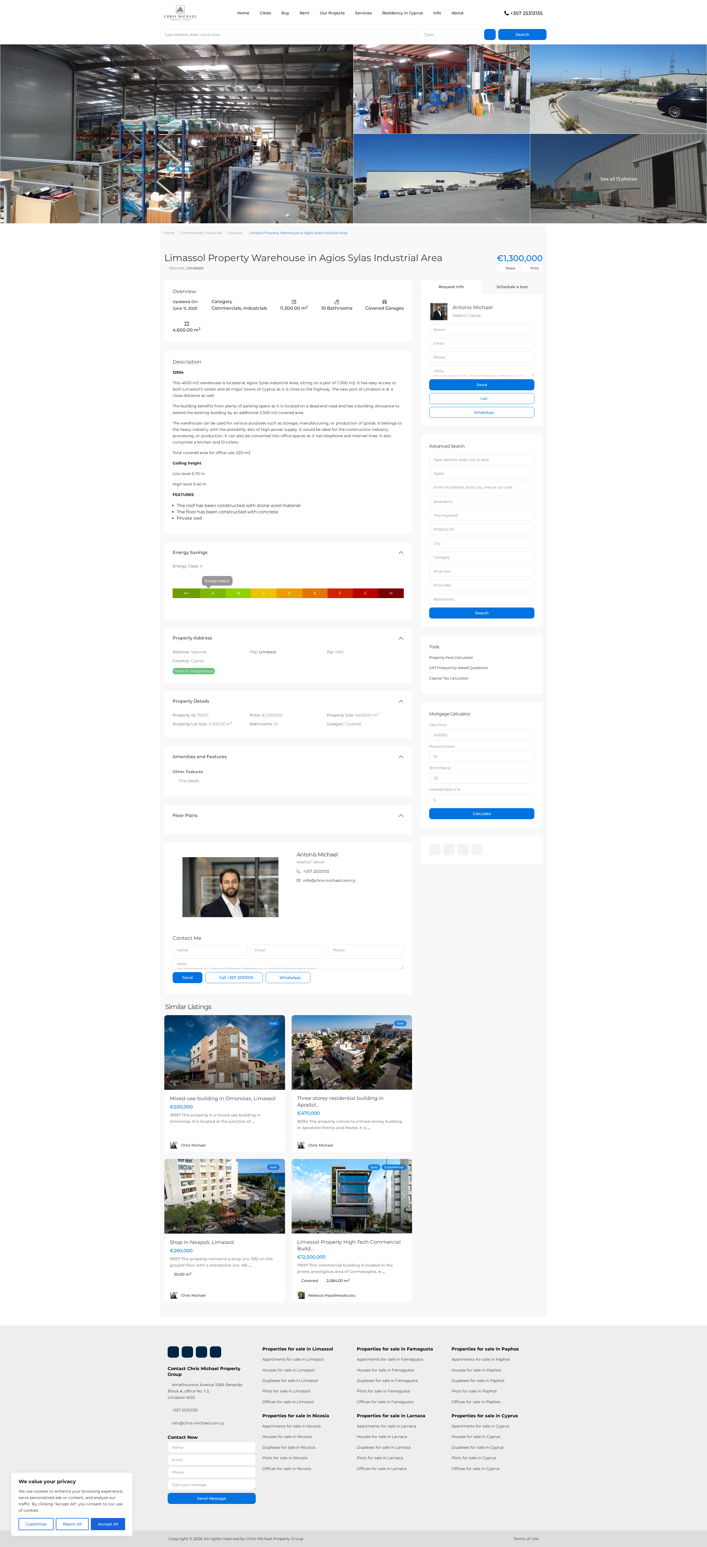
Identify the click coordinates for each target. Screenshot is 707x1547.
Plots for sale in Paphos (474, 1391)
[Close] (126, 1477)
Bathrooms (444, 599)
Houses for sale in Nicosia (287, 1436)
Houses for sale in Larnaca (382, 1436)
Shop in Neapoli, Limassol (202, 1242)
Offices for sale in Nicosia (286, 1468)
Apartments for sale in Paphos (481, 1359)
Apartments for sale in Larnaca (386, 1426)
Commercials (192, 233)
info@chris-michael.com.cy (329, 880)
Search (482, 613)
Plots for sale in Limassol (286, 1391)
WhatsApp (289, 977)
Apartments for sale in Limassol (293, 1359)
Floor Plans (185, 815)
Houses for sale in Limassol (288, 1370)
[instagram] (477, 849)
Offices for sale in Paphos (476, 1401)
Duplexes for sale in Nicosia (288, 1447)
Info (437, 12)
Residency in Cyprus (402, 12)
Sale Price (438, 725)
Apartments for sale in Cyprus (480, 1426)
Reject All (72, 1524)
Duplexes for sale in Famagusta (387, 1380)
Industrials (213, 233)
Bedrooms (443, 501)
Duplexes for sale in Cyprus (478, 1447)
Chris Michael (193, 1145)
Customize (36, 1524)
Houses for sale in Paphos (476, 1370)
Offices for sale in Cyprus (476, 1468)
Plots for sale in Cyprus (474, 1457)
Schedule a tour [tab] (512, 286)
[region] (72, 1504)
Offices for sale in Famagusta (385, 1401)
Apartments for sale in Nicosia (291, 1426)
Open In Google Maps (193, 671)
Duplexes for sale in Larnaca (384, 1447)
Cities (265, 12)
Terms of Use (526, 1538)
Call (235, 977)
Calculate (482, 813)
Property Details (191, 701)
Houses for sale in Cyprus (476, 1436)
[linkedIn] (449, 849)
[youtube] (463, 849)
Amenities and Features (200, 756)
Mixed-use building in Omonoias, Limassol (223, 1098)
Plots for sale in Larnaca (380, 1457)
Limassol (235, 233)
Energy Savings (190, 552)
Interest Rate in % (444, 789)
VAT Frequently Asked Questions (458, 667)
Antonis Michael (317, 854)
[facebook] (434, 849)
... (253, 1121)
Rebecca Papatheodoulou (331, 1295)
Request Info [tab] (451, 286)
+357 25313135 (526, 13)
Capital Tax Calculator (448, 678)
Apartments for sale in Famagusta (390, 1359)
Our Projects (332, 12)
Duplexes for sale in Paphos (478, 1380)
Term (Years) (440, 768)
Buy (285, 12)
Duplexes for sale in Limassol (290, 1380)
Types (429, 34)
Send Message (211, 1498)
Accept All (108, 1524)
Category (442, 557)
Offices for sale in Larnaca (382, 1468)
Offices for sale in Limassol (288, 1401)
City (437, 543)
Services (363, 12)
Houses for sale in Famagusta (385, 1370)
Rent (304, 12)
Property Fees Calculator (451, 657)
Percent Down (442, 746)
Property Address (192, 638)
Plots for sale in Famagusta (383, 1391)
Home (243, 12)
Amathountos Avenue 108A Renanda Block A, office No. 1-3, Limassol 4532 (205, 1391)
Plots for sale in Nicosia (284, 1457)
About (458, 12)
